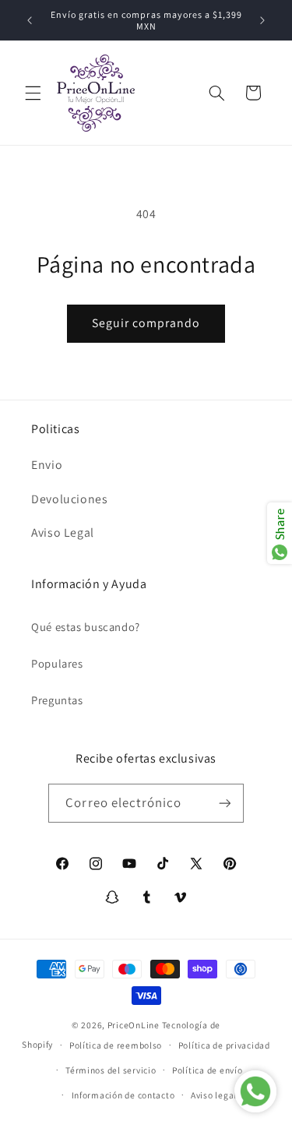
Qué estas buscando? (85, 626)
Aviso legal (214, 1095)
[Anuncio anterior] (29, 20)
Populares (57, 663)
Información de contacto (123, 1095)
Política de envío (207, 1070)
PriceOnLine (133, 1025)
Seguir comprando (146, 323)
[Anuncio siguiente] (262, 20)
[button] (33, 93)
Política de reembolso (115, 1045)
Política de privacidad (224, 1045)
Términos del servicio (110, 1070)
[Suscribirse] (224, 803)
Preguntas (57, 700)
